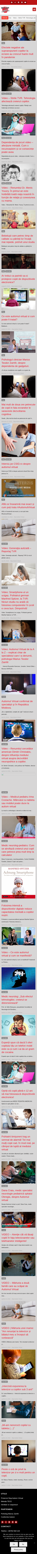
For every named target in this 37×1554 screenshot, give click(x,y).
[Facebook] (11, 2)
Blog (3, 43)
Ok (14, 1544)
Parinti (3, 696)
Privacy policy (18, 1549)
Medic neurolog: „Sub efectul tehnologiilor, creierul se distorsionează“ (17, 999)
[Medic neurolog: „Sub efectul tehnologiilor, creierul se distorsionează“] (18, 978)
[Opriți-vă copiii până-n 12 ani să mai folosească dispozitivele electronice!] (18, 1073)
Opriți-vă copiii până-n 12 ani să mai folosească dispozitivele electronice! (18, 1094)
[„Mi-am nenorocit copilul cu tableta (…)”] (18, 1409)
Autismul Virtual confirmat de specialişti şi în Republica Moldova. (17, 704)
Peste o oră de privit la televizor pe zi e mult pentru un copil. (18, 1472)
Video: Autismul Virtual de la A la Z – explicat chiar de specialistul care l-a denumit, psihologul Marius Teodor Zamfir (18, 656)
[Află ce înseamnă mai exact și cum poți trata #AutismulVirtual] (18, 488)
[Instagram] (15, 2)
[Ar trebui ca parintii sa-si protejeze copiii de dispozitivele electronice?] (18, 261)
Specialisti (8, 93)
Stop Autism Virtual (16, 67)
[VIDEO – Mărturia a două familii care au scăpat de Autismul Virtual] (18, 1264)
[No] (34, 1543)
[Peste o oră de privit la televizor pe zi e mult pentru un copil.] (18, 1451)
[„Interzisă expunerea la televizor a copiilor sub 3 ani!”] (18, 1364)
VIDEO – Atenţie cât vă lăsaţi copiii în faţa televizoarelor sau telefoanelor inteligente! (18, 1237)
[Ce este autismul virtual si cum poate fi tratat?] (18, 299)
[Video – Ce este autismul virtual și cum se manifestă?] (18, 936)
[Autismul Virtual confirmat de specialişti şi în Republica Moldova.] (18, 684)
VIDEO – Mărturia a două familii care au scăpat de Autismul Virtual (15, 1286)
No (23, 1544)
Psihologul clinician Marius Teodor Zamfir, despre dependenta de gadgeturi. (16, 362)
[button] (34, 9)
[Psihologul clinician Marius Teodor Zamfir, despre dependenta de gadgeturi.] (18, 342)
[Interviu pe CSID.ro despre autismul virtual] (18, 440)
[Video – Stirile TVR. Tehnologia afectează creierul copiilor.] (18, 80)
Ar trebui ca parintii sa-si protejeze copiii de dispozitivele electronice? (18, 279)
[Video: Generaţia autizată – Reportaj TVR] (18, 530)
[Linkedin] (18, 2)
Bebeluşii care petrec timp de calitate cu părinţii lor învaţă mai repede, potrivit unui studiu (18, 239)
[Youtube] (25, 2)
